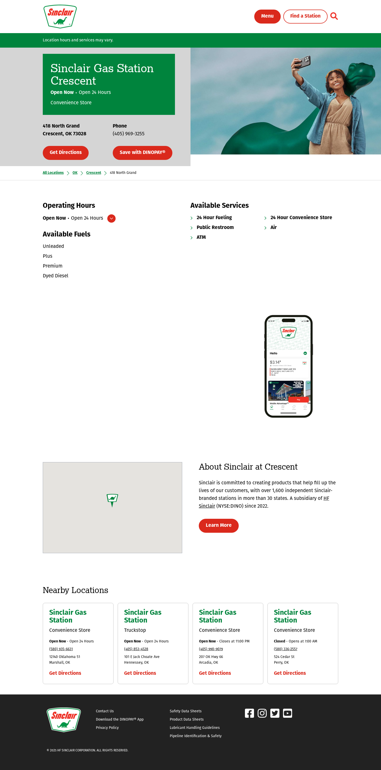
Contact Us (105, 711)
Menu (267, 16)
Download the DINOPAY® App (120, 720)
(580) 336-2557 (285, 649)
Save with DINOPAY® (142, 152)
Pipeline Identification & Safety (196, 736)
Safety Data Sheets (186, 711)
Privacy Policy (107, 728)
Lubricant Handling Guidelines (195, 728)
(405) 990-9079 (211, 649)
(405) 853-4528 (136, 649)
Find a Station (305, 16)
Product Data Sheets (187, 720)
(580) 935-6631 (61, 649)
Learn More (219, 525)
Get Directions (66, 152)
